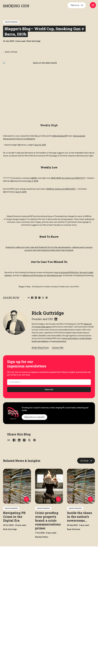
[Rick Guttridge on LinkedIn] (55, 319)
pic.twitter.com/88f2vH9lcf (64, 189)
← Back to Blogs (10, 52)
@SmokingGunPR (60, 136)
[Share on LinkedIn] (36, 297)
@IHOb (33, 178)
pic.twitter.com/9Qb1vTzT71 (73, 178)
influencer (88, 324)
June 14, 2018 (40, 145)
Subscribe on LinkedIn (34, 417)
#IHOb (53, 178)
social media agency (43, 327)
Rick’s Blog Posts (40, 347)
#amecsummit (9, 139)
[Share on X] (43, 297)
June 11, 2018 (32, 181)
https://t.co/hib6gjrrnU (25, 139)
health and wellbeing (40, 341)
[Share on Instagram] (39, 297)
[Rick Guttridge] (15, 322)
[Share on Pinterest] (46, 297)
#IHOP (58, 178)
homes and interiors (70, 338)
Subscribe (49, 389)
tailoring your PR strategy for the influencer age (42, 275)
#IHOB (48, 189)
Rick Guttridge (48, 313)
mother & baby (85, 338)
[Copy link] (28, 297)
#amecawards (79, 136)
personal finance (59, 341)
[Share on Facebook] (32, 297)
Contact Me (57, 347)
